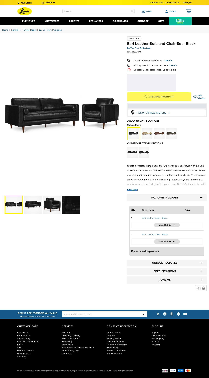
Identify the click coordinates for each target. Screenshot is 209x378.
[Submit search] (132, 11)
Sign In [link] (155, 332)
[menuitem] (180, 21)
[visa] (173, 370)
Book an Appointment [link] (28, 341)
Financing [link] (67, 341)
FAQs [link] (20, 344)
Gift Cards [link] (67, 353)
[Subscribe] (143, 314)
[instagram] (172, 314)
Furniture (28, 21)
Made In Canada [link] (25, 350)
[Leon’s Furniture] (24, 11)
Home (5, 30)
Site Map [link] (21, 356)
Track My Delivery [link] (71, 335)
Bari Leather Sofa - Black (154, 218)
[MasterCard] (188, 370)
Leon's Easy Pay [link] (70, 350)
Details (168, 60)
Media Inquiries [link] (114, 353)
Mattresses (52, 21)
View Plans (166, 89)
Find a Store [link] (23, 335)
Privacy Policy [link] (114, 338)
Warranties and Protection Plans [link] (78, 347)
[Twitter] (158, 314)
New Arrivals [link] (23, 353)
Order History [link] (159, 335)
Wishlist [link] (155, 341)
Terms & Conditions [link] (117, 350)
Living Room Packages (50, 30)
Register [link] (156, 344)
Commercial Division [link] (117, 344)
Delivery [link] (66, 332)
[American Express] (180, 370)
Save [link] (19, 347)
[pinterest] (178, 314)
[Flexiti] (165, 370)
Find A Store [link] (157, 3)
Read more (132, 189)
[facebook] (165, 314)
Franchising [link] (113, 347)
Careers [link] (111, 335)
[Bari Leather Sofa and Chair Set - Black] (147, 133)
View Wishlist (195, 97)
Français (187, 3)
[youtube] (185, 314)
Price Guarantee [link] (70, 338)
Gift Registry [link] (158, 338)
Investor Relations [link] (116, 341)
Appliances (96, 21)
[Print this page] (203, 288)
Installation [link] (67, 344)
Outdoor (143, 21)
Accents (74, 21)
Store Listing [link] (23, 338)
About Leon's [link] (113, 332)
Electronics (120, 21)
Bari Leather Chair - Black (155, 234)
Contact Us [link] (173, 3)
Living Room (30, 30)
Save (161, 21)
